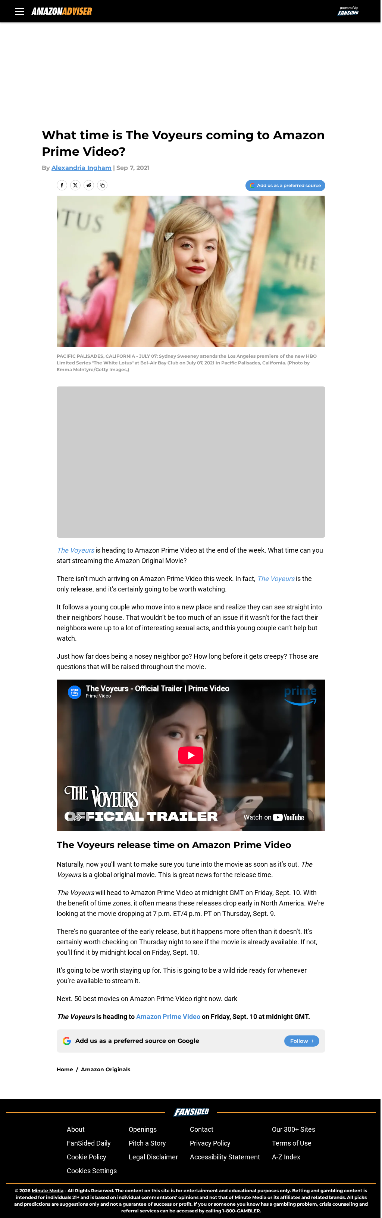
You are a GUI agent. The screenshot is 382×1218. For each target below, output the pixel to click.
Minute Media (47, 1190)
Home (65, 1069)
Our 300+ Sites (293, 1129)
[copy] (102, 185)
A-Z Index (286, 1157)
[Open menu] (19, 11)
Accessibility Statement (225, 1157)
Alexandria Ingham (81, 167)
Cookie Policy (86, 1157)
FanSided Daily (89, 1143)
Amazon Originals (105, 1069)
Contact (201, 1129)
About (76, 1129)
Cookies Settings (92, 1171)
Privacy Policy (210, 1143)
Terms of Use (291, 1143)
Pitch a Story (147, 1143)
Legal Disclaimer (153, 1157)
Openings (143, 1129)
